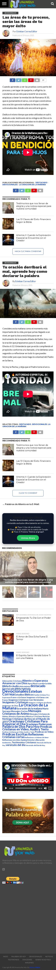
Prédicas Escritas (15, 734)
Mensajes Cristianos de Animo (21, 712)
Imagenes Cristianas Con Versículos (26, 700)
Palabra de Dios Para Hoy (21, 726)
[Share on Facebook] (16, 321)
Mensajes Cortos (19, 711)
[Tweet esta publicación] (18, 79)
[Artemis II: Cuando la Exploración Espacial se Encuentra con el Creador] (8, 239)
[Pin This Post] (34, 321)
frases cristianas (18, 697)
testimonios (6, 743)
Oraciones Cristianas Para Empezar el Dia (25, 722)
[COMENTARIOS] (43, 79)
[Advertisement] (28, 918)
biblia (49, 683)
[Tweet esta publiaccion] (22, 189)
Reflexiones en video (11, 740)
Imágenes (29, 963)
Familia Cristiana (40, 695)
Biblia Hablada (24, 686)
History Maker (35, 967)
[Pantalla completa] (50, 788)
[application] (28, 776)
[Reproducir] (6, 788)
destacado (41, 183)
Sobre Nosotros (43, 960)
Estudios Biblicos (24, 694)
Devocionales (10, 185)
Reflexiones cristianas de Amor (37, 737)
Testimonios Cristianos (24, 742)
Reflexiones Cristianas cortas (23, 736)
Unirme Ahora (28, 538)
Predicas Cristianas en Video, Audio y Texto (27, 728)
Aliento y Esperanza (35, 680)
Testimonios (13, 960)
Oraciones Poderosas (38, 724)
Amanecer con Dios (14, 683)
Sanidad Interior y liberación (33, 740)
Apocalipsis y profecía (37, 683)
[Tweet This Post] (22, 321)
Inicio (5, 957)
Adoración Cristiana (12, 681)
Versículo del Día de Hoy (35, 745)
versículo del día (15, 745)
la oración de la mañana (29, 708)
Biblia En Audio (10, 686)
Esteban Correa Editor (27, 31)
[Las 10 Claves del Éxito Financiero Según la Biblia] (8, 223)
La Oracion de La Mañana (32, 185)
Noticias (46, 716)
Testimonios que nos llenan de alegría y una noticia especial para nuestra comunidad (33, 206)
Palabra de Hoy (18, 957)
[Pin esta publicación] (31, 79)
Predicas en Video (44, 731)
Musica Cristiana (34, 716)
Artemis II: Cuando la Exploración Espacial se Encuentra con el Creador (33, 238)
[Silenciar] (45, 788)
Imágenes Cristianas (15, 702)
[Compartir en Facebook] (12, 79)
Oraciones (27, 960)
